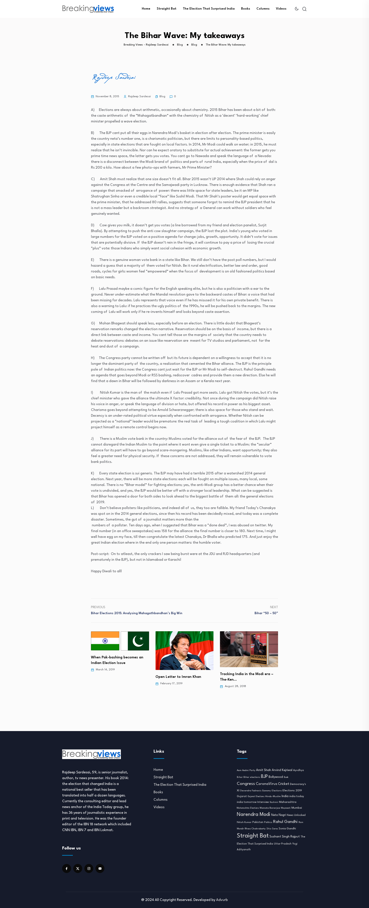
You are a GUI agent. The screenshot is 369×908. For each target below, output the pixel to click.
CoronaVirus (266, 784)
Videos (281, 8)
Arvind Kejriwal (282, 770)
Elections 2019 (292, 790)
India (285, 796)
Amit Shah (263, 770)
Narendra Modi (253, 814)
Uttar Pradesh (282, 844)
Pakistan (257, 822)
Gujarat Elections (256, 797)
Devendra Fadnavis (250, 791)
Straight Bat (166, 8)
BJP (264, 776)
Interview (263, 802)
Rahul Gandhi (285, 822)
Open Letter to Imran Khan (178, 677)
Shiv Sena (272, 829)
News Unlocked (296, 815)
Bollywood (276, 777)
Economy (266, 791)
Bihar (240, 777)
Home (146, 8)
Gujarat (242, 796)
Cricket (283, 784)
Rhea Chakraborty (255, 828)
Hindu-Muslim (273, 796)
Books (245, 8)
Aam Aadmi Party (246, 770)
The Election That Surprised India (209, 8)
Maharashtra (287, 802)
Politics (268, 822)
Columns (262, 8)
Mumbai (296, 807)
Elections (277, 791)
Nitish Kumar (244, 822)
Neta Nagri (278, 815)
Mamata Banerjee (270, 808)
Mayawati (286, 808)
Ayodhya (298, 770)
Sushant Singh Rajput (284, 836)
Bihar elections (251, 777)
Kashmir (274, 802)
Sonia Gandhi (287, 828)
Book (286, 777)
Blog (162, 96)
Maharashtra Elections (248, 808)
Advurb (222, 900)
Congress (246, 784)
